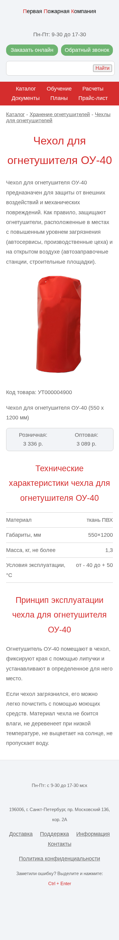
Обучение (59, 89)
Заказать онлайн (32, 50)
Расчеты (92, 89)
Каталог (26, 89)
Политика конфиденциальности (59, 859)
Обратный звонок (87, 50)
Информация (93, 834)
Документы (26, 98)
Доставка (21, 834)
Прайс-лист (93, 98)
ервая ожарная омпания (59, 11)
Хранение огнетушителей (60, 114)
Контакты (59, 844)
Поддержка (54, 834)
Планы (59, 98)
